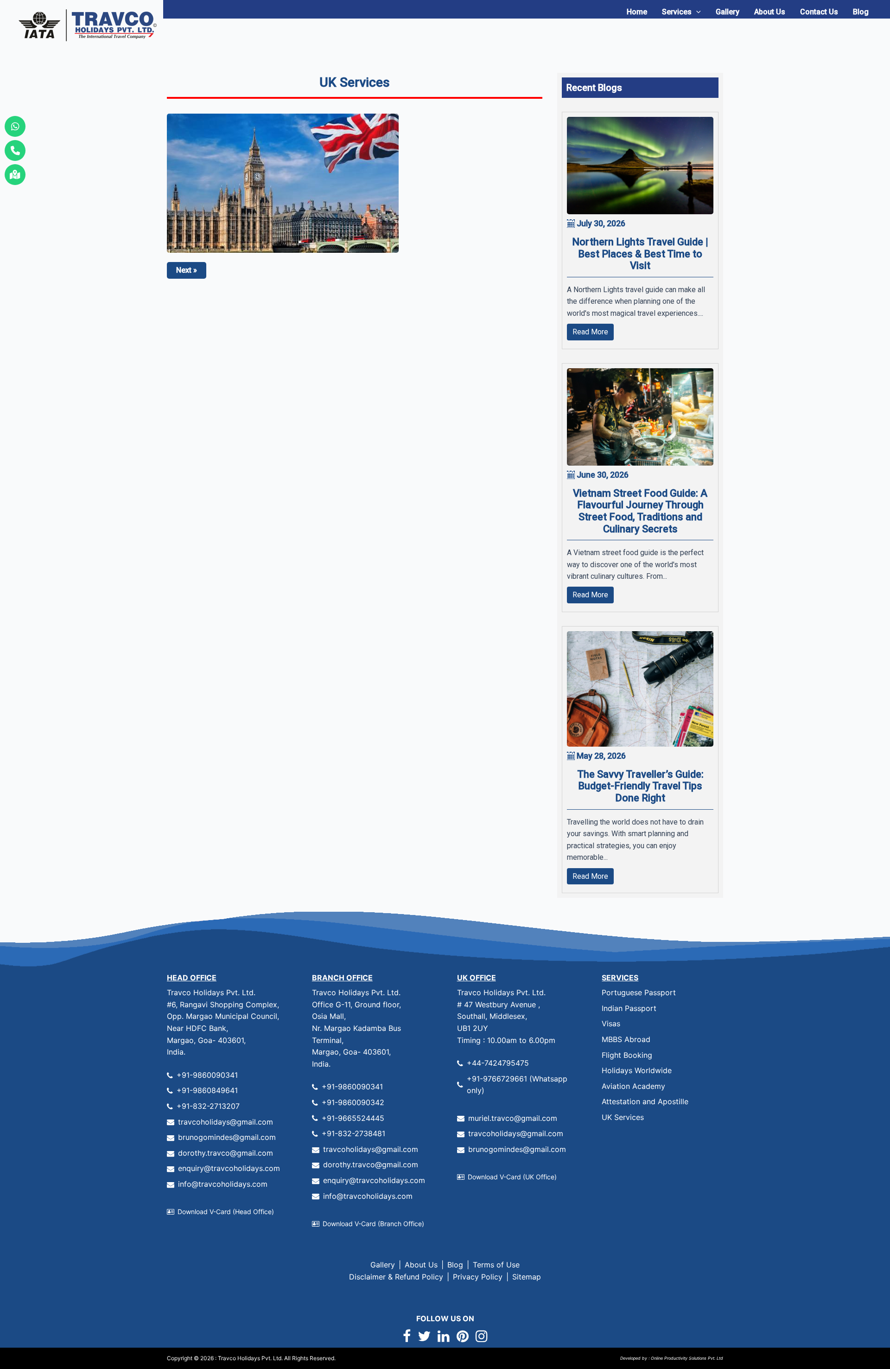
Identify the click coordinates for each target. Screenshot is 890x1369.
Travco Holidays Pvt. (245, 1358)
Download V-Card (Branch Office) (373, 1224)
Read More (590, 331)
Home (637, 11)
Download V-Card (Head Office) (226, 1211)
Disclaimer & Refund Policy (396, 1276)
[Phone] (15, 150)
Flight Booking (627, 1055)
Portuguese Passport (639, 992)
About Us (769, 11)
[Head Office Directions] (15, 174)
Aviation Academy (633, 1086)
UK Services (623, 1117)
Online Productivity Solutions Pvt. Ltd (686, 1358)
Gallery (727, 11)
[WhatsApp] (15, 126)
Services (677, 11)
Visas (611, 1023)
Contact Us (819, 11)
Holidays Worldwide (637, 1070)
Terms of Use (496, 1264)
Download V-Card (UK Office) (512, 1177)
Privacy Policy (477, 1276)
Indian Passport (629, 1008)
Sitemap (526, 1276)
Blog (861, 11)
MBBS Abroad (626, 1039)
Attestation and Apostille (645, 1101)
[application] (696, 12)
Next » (186, 270)
